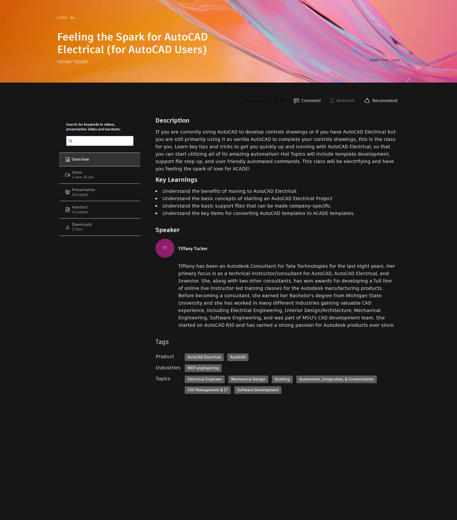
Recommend (384, 101)
